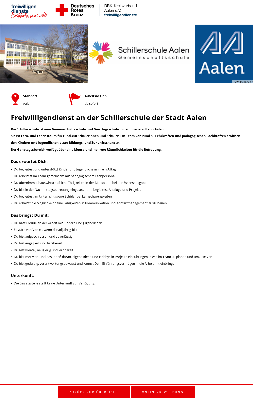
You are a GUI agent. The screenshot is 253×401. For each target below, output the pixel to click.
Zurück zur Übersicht (94, 392)
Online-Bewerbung (163, 392)
